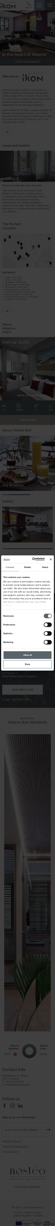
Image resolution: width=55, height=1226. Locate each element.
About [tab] (45, 567)
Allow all (27, 655)
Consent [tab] (10, 567)
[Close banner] (51, 559)
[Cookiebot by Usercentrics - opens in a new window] (33, 559)
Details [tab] (27, 567)
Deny (27, 664)
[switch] (48, 624)
